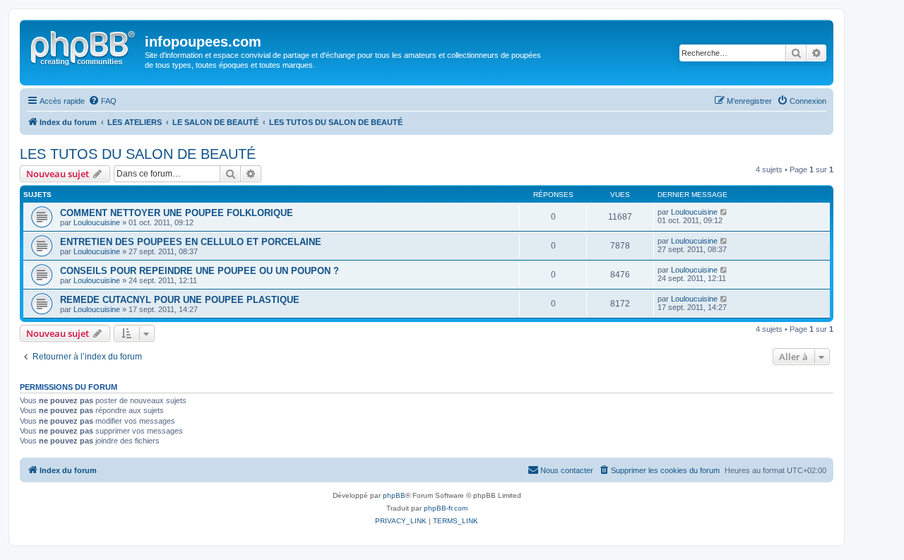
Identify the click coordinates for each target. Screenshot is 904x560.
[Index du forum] (84, 45)
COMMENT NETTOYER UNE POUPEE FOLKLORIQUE (176, 213)
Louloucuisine (96, 222)
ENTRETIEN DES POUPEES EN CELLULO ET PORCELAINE (190, 242)
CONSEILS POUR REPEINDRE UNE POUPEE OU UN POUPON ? (199, 271)
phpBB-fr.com (446, 508)
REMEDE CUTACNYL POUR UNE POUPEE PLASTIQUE (179, 299)
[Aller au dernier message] (724, 212)
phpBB (394, 495)
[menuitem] (102, 101)
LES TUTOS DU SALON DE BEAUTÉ (138, 154)
